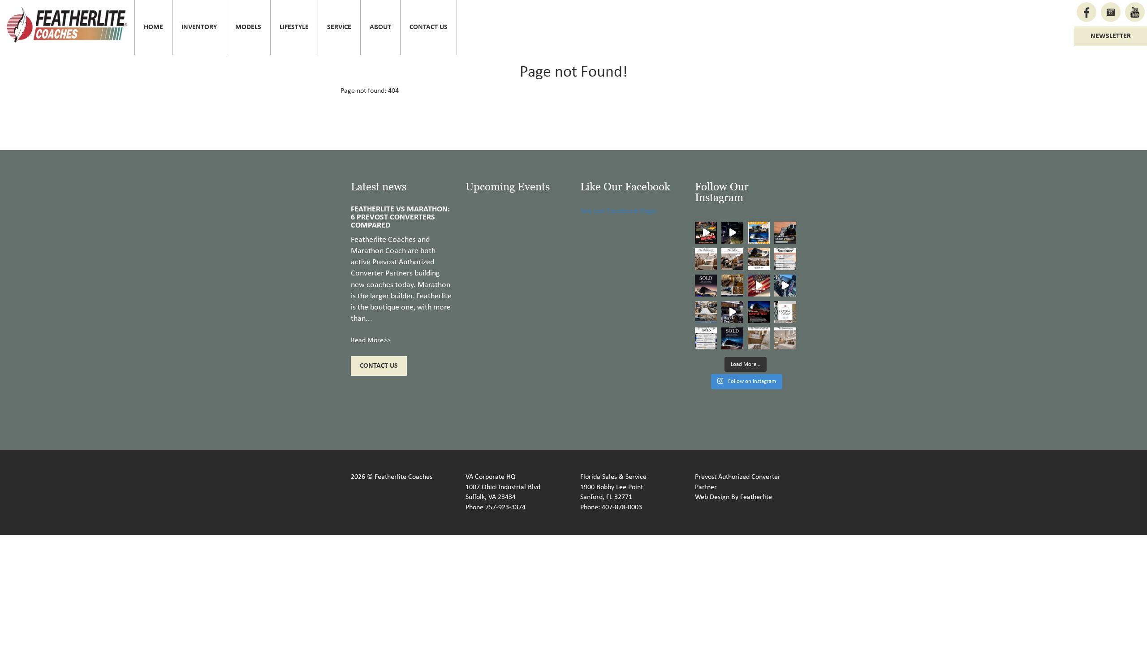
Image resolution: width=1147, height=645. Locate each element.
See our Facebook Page (618, 211)
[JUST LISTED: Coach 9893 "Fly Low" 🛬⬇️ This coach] (732, 286)
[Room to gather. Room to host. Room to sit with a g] (732, 259)
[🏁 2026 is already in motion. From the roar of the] (706, 338)
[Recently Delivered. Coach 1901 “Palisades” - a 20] (706, 286)
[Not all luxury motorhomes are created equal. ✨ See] (732, 312)
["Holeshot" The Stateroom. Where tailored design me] (785, 338)
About (380, 27)
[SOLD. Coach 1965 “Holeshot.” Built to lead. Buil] (732, 338)
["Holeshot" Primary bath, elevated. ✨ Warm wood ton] (759, 338)
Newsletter (1111, 36)
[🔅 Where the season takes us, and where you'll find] (785, 259)
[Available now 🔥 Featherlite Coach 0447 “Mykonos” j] (706, 312)
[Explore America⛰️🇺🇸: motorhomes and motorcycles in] (732, 233)
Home (153, 27)
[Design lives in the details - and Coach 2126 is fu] (785, 233)
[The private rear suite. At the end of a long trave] (706, 259)
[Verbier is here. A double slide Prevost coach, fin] (759, 259)
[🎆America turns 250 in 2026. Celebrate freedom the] (785, 312)
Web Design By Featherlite (733, 497)
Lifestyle (294, 27)
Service (339, 27)
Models (248, 27)
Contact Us (429, 27)
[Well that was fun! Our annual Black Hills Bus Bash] (706, 233)
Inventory (199, 27)
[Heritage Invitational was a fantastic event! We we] (785, 286)
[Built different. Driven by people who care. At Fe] (759, 312)
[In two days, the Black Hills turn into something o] (759, 233)
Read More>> (371, 340)
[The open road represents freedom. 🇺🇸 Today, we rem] (759, 286)
